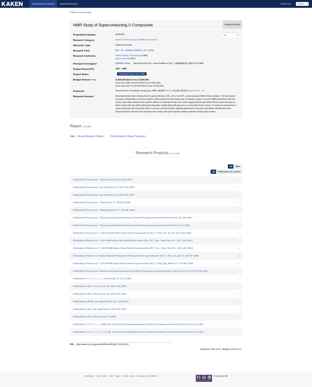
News (118, 376)
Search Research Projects (43, 4)
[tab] (158, 152)
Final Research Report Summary (128, 136)
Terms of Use (129, 376)
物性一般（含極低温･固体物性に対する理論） (135, 50)
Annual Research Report (90, 136)
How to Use (286, 4)
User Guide (102, 376)
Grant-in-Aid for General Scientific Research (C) (136, 40)
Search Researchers (69, 4)
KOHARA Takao (122, 63)
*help (93, 80)
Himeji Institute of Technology (128, 55)
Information (89, 376)
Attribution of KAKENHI (147, 376)
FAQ (111, 376)
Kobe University (122, 58)
